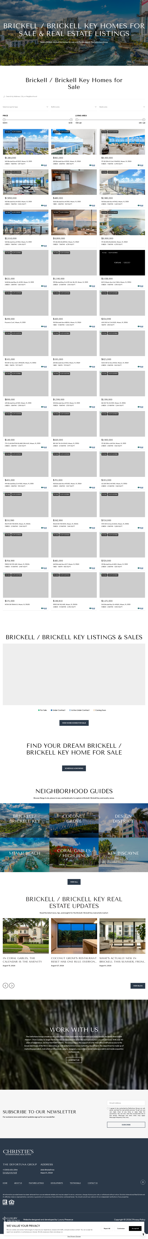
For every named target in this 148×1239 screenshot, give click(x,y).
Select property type (10, 107)
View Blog (137, 986)
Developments (57, 1183)
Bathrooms (55, 107)
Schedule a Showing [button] (74, 768)
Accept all (135, 1228)
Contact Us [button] (74, 1060)
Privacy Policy (133, 1117)
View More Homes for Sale (74, 723)
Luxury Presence (65, 1219)
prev (5, 985)
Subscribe (126, 1125)
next (11, 985)
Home (5, 1183)
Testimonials (75, 1183)
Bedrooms (103, 107)
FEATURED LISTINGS (36, 1183)
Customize (121, 1228)
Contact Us (93, 1183)
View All (74, 882)
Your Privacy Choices (74, 1236)
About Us (18, 1183)
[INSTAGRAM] (143, 1182)
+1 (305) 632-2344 (10, 1170)
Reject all (107, 1228)
